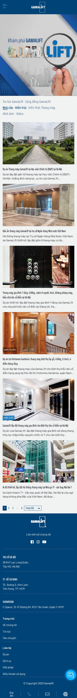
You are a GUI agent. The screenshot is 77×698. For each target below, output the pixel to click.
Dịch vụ (7, 660)
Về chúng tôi (10, 625)
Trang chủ (8, 618)
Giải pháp (8, 667)
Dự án (6, 654)
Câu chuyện (9, 637)
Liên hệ (7, 647)
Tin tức (7, 631)
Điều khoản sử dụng (14, 673)
